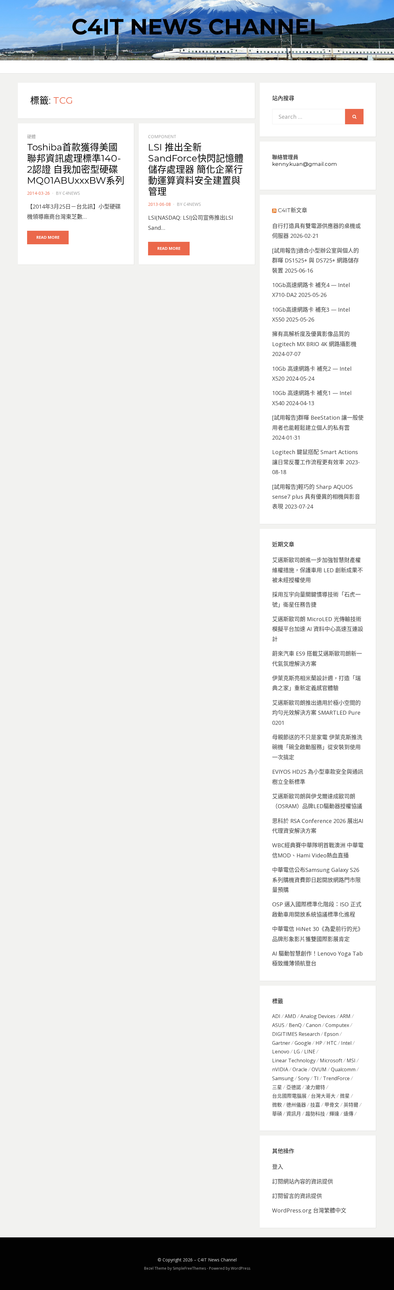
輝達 (334, 1113)
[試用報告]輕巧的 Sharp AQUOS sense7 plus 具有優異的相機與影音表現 (316, 496)
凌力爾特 (315, 1087)
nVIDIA (280, 1069)
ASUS (278, 1025)
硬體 (31, 136)
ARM (345, 1016)
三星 (277, 1087)
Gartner (281, 1043)
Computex (337, 1025)
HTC (332, 1043)
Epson (331, 1034)
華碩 (277, 1113)
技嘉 (315, 1104)
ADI (276, 1016)
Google (303, 1043)
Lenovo (280, 1051)
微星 (345, 1095)
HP (319, 1043)
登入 (277, 1166)
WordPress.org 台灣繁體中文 (309, 1210)
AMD (290, 1016)
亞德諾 (293, 1087)
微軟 (277, 1104)
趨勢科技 (315, 1113)
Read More (47, 237)
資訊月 (293, 1113)
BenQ (295, 1025)
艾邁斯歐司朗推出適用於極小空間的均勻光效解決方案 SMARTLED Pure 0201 (316, 712)
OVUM (319, 1069)
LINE (309, 1051)
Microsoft (331, 1060)
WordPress (240, 1268)
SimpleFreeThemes (189, 1268)
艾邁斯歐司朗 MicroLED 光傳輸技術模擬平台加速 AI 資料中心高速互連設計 (317, 629)
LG (297, 1051)
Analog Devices (318, 1016)
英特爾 (351, 1104)
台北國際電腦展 (289, 1095)
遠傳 (348, 1113)
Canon (313, 1025)
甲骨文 (331, 1104)
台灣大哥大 (323, 1095)
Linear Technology (294, 1060)
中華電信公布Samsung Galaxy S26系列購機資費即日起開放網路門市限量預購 (316, 879)
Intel (346, 1043)
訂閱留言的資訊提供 (297, 1196)
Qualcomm (343, 1069)
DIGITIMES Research (296, 1034)
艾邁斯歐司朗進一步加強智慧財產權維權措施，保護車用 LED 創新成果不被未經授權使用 (317, 570)
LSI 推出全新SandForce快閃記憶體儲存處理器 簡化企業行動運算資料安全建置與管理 (195, 169)
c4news (71, 193)
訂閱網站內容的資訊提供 (302, 1181)
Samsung (283, 1078)
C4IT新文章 (292, 210)
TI (316, 1078)
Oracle (299, 1069)
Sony (303, 1078)
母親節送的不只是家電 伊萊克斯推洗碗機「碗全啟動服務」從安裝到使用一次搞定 (317, 747)
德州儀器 (296, 1104)
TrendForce (336, 1078)
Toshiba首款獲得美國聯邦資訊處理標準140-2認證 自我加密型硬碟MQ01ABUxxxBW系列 (75, 164)
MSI (351, 1060)
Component (162, 136)
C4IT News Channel (197, 26)
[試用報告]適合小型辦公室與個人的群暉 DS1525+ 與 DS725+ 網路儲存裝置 (315, 260)
